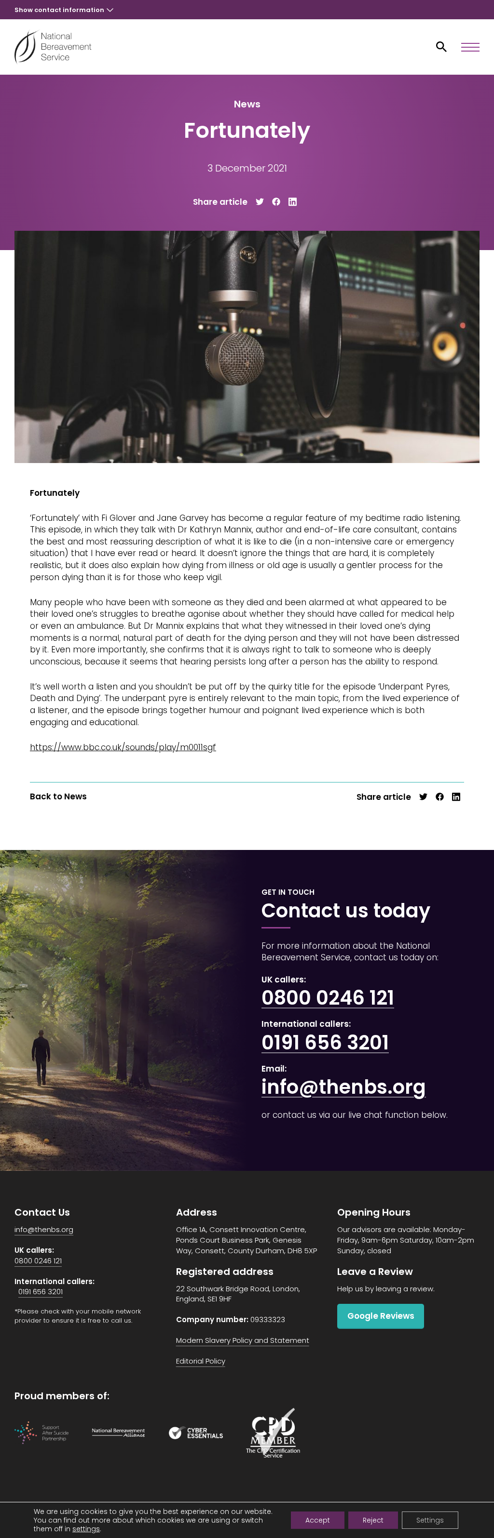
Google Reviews (380, 1316)
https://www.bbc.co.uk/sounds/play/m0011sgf (123, 747)
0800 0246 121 (327, 997)
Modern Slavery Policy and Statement (242, 1340)
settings (86, 1529)
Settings (430, 1520)
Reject (373, 1520)
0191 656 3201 (325, 1042)
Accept (317, 1520)
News (247, 104)
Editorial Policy (200, 1361)
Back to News (58, 796)
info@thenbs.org (343, 1087)
